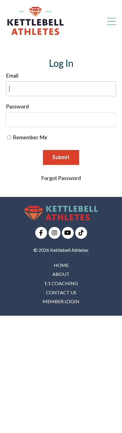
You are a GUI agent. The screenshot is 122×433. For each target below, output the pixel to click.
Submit (61, 157)
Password (17, 106)
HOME (61, 265)
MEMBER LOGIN (61, 301)
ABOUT (61, 274)
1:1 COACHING (61, 283)
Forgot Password (61, 178)
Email (12, 75)
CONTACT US (61, 292)
